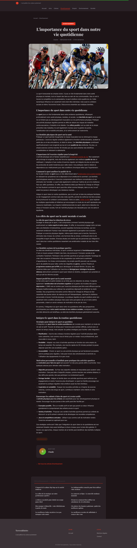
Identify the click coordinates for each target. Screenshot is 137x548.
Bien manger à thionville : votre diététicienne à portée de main (50, 507)
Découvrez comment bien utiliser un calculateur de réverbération (83, 501)
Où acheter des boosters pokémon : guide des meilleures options (86, 507)
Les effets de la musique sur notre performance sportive (46, 495)
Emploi (74, 8)
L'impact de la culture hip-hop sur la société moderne (49, 488)
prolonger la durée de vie (79, 157)
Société (92, 8)
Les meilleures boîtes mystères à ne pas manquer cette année (48, 513)
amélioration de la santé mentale (89, 174)
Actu (50, 8)
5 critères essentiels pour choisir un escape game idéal (49, 501)
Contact (99, 536)
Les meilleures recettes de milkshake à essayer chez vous (84, 513)
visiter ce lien (84, 200)
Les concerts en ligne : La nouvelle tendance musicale (85, 495)
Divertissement (65, 8)
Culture (56, 8)
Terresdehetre (22, 530)
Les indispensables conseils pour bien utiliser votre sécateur (86, 488)
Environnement (83, 8)
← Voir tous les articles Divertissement (49, 464)
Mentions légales (102, 533)
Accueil (44, 8)
